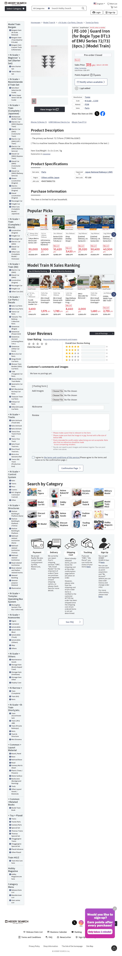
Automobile (15, 627)
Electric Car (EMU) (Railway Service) (17, 148)
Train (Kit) (15, 696)
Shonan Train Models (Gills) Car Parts (16, 366)
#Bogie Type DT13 (79, 122)
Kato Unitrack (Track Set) (16, 421)
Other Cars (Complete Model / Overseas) (15, 255)
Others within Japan (50, 177)
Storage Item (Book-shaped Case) (16, 666)
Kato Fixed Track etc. (15, 445)
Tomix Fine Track (15, 440)
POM (87, 104)
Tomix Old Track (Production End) (15, 462)
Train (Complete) (15, 692)
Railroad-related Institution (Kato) (15, 539)
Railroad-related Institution (15, 557)
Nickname (37, 406)
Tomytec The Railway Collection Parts (16, 320)
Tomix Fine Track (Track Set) (16, 433)
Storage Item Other (16, 678)
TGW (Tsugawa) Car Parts (17, 373)
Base (13, 756)
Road (13, 762)
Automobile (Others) (15, 641)
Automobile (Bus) (15, 631)
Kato (13, 480)
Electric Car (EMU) (15, 242)
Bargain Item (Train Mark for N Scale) (16, 39)
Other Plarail (16, 852)
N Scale (88, 100)
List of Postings (101, 333)
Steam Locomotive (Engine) (15, 180)
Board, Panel (16, 753)
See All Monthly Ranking (62, 271)
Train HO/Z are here (17, 862)
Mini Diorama (16, 739)
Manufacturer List (16, 896)
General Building (14, 576)
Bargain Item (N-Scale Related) (16, 32)
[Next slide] (113, 234)
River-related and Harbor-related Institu (17, 570)
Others (14, 648)
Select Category (14, 8)
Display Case (16, 682)
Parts (13, 699)
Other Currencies (80, 68)
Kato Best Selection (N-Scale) (16, 90)
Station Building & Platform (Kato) (17, 513)
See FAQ (70, 621)
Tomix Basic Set (16, 72)
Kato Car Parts (16, 306)
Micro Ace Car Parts (16, 355)
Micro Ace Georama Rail (16, 455)
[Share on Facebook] (102, 113)
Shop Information (50, 946)
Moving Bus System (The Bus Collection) (17, 607)
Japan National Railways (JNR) (99, 172)
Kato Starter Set (16, 67)
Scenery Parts (16, 825)
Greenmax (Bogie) (15, 327)
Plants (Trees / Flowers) (17, 771)
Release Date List (16, 891)
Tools (13, 786)
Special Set (15, 828)
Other (13, 500)
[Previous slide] (27, 234)
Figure (13, 621)
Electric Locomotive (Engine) (15, 188)
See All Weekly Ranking (38, 271)
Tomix (13, 483)
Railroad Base (16, 759)
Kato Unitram (16, 429)
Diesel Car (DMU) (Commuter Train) (15, 164)
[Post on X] (97, 113)
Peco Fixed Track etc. (15, 450)
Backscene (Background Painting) (16, 781)
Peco (13, 486)
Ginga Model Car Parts (16, 360)
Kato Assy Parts (17, 309)
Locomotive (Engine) (15, 231)
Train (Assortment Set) (16, 715)
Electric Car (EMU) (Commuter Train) (15, 132)
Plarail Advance (17, 849)
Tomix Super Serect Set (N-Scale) (16, 97)
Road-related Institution (16, 564)
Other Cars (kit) (17, 291)
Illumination (16, 588)
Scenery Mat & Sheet (16, 766)
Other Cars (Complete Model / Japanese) (15, 210)
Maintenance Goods (16, 660)
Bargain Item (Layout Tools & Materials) (16, 47)
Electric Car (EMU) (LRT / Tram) (16, 141)
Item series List (15, 901)
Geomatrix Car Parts (17, 385)
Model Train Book (15, 809)
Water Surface (16, 776)
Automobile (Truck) (15, 636)
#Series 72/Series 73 (39, 122)
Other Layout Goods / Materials (16, 791)
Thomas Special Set (15, 834)
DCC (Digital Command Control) (16, 494)
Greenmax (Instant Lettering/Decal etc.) (17, 340)
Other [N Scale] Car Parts (17, 408)
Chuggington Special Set (16, 845)
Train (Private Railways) (16, 727)
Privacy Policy (34, 946)
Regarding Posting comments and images (60, 339)
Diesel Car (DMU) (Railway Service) (17, 173)
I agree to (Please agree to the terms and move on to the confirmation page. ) (71, 458)
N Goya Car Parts (15, 403)
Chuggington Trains (16, 840)
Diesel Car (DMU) (15, 247)
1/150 (95, 100)
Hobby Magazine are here (16, 876)
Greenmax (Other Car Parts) (15, 348)
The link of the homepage (72, 946)
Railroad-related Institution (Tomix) (15, 549)
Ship (13, 645)
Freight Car (15, 204)
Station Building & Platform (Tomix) (15, 522)
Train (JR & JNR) (15, 722)
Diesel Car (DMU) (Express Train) (17, 156)
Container (15, 624)
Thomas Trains (17, 831)
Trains (13, 819)
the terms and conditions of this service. (61, 457)
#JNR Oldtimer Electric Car (59, 122)
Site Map (89, 946)
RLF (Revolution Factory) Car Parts (17, 391)
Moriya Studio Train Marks (16, 380)
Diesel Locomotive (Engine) (15, 195)
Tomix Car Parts (15, 312)
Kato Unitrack (16, 426)
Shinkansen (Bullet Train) (16, 117)
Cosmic (14, 489)
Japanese (46, 154)
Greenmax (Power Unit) (16, 332)
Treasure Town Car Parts (17, 397)
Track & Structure (15, 735)
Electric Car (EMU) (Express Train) (17, 124)
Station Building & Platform (15, 530)
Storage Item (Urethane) (16, 673)
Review (35, 415)
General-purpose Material (14, 582)
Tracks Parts (16, 822)
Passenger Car (16, 201)
